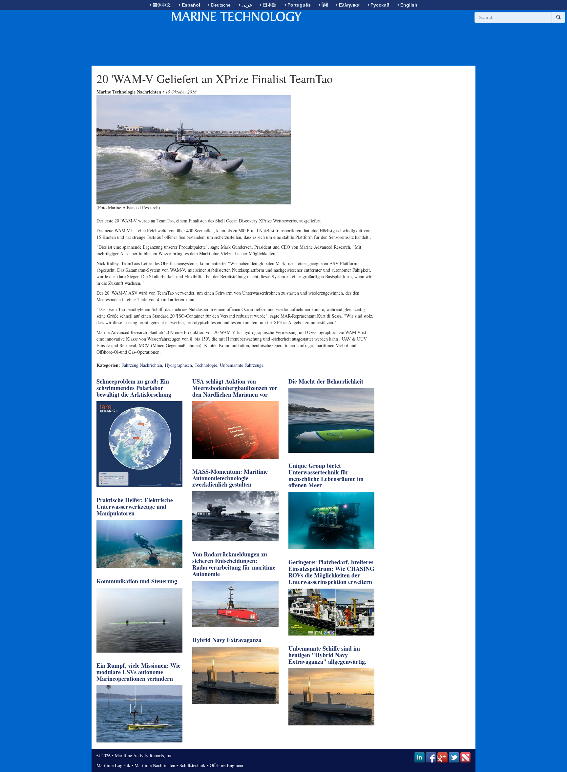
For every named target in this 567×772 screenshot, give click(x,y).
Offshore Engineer (226, 765)
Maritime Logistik (113, 765)
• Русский (378, 5)
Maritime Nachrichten (155, 765)
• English (407, 5)
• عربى (245, 5)
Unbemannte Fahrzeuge (241, 365)
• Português (297, 5)
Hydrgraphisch (178, 365)
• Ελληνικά (348, 5)
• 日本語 (268, 5)
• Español (189, 5)
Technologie (206, 365)
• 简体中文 (160, 5)
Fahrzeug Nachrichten (141, 365)
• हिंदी (323, 5)
